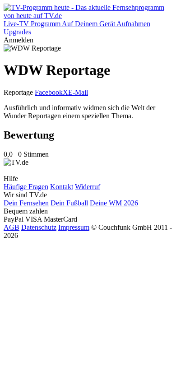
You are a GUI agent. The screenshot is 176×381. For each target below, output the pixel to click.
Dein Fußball (69, 203)
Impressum (73, 227)
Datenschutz (38, 227)
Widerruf (87, 186)
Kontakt (61, 186)
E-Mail (78, 92)
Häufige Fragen (26, 186)
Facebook (49, 92)
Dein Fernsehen (26, 203)
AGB (11, 227)
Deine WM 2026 (114, 203)
